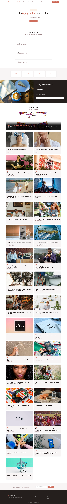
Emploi (33, 1)
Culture (24, 1)
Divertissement (29, 1)
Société (42, 1)
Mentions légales (49, 496)
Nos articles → (40, 97)
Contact (48, 498)
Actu (21, 1)
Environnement (38, 1)
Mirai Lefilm (12, 495)
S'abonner (51, 486)
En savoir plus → (33, 20)
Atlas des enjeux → (56, 1)
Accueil (18, 1)
